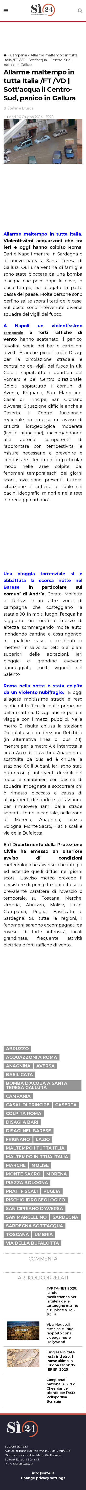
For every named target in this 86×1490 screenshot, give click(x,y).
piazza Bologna (27, 1182)
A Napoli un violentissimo (43, 325)
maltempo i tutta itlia (35, 1148)
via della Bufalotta (32, 1243)
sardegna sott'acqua (34, 1226)
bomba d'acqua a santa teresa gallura (36, 1085)
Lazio (43, 1139)
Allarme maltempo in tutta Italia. (43, 234)
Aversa (45, 1066)
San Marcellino (26, 1217)
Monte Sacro (23, 1174)
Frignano (18, 1139)
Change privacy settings (43, 1478)
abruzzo (17, 1048)
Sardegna (65, 1217)
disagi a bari (22, 1122)
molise (40, 1165)
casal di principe (27, 1105)
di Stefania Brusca (18, 108)
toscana (17, 1234)
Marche (16, 1165)
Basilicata (19, 1074)
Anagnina (18, 1066)
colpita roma (23, 1113)
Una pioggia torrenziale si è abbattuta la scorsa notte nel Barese (43, 580)
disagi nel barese (28, 1130)
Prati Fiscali (22, 1191)
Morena (56, 1174)
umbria (44, 1234)
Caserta (66, 1105)
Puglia (51, 1191)
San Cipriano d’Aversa (34, 1208)
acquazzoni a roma (31, 1057)
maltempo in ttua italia (37, 1156)
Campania (18, 55)
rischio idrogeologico (35, 1200)
